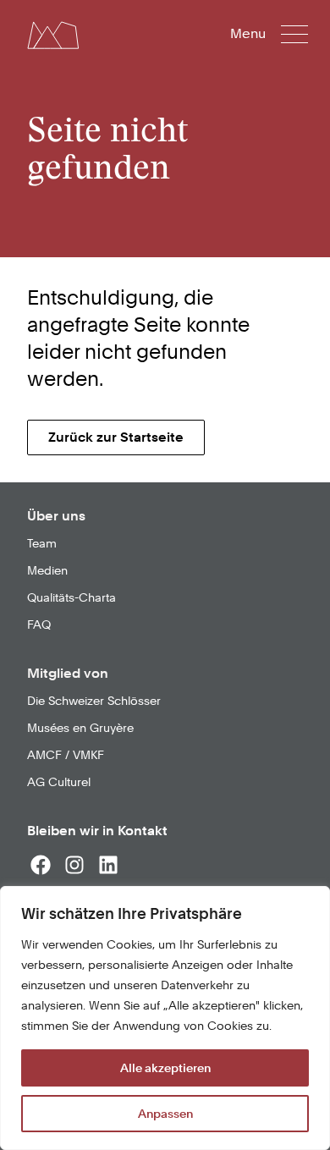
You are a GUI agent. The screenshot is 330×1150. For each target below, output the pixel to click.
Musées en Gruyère (80, 728)
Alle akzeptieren (165, 1068)
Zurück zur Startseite (116, 437)
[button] (280, 34)
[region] (165, 1018)
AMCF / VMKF (65, 755)
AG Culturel (59, 782)
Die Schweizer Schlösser (94, 700)
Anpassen (165, 1113)
